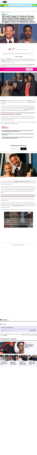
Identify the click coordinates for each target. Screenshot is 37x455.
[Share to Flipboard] (22, 53)
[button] (2, 2)
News (4, 12)
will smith (7, 12)
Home (2, 12)
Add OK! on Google (19, 56)
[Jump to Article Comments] (4, 53)
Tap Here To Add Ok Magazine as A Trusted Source (14, 69)
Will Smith (9, 59)
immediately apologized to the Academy (22, 181)
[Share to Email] (30, 53)
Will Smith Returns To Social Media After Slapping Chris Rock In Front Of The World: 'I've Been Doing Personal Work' (17, 138)
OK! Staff (13, 48)
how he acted (31, 102)
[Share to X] (15, 53)
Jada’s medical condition (18, 205)
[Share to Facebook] (9, 53)
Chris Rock (3, 60)
